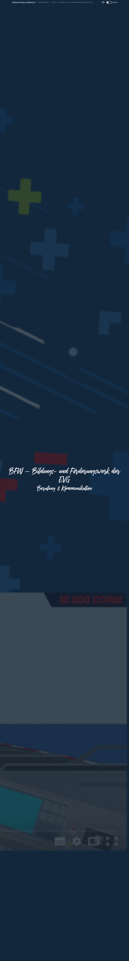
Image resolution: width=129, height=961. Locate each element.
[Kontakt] (103, 2)
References (44, 2)
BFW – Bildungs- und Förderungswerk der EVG (72, 2)
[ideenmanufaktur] (23, 2)
